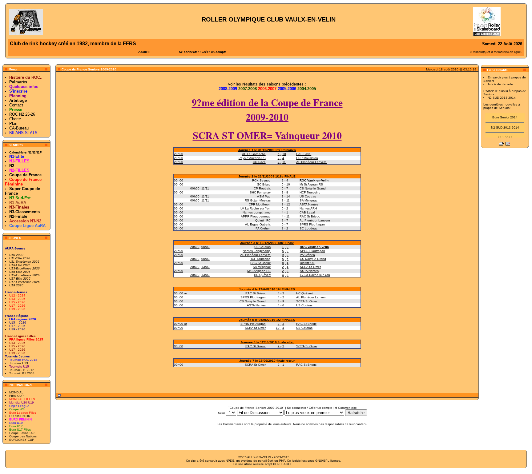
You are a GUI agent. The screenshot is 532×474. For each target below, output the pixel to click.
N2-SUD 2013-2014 (505, 125)
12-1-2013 (505, 135)
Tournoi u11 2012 (21, 370)
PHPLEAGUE (282, 464)
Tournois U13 (18, 363)
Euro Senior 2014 (505, 115)
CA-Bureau (19, 128)
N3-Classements (24, 211)
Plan (13, 123)
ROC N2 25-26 (22, 114)
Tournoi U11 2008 (21, 373)
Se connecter (189, 52)
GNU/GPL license (327, 460)
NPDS (230, 460)
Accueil (144, 52)
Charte (15, 119)
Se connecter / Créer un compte (309, 407)
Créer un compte (214, 52)
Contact (16, 105)
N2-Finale (18, 216)
